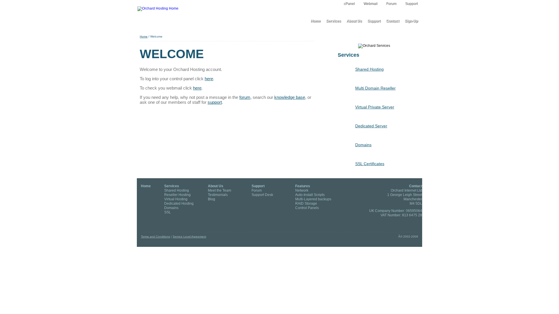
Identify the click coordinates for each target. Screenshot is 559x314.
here (209, 78)
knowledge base (289, 97)
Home (144, 36)
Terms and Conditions (155, 236)
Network (301, 190)
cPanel (349, 4)
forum (244, 97)
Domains (363, 144)
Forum (391, 4)
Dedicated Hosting (179, 203)
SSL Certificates (369, 163)
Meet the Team (219, 190)
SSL (167, 212)
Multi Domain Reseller (375, 88)
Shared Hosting (369, 69)
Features (302, 186)
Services (171, 186)
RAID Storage (306, 203)
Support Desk (262, 195)
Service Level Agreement (189, 236)
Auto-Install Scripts (310, 195)
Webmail (371, 4)
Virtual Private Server (374, 107)
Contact (415, 186)
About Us (215, 186)
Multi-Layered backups (313, 199)
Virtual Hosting (175, 199)
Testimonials (218, 195)
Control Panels (307, 208)
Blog (211, 199)
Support (411, 4)
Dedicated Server (371, 126)
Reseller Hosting (177, 195)
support (215, 102)
